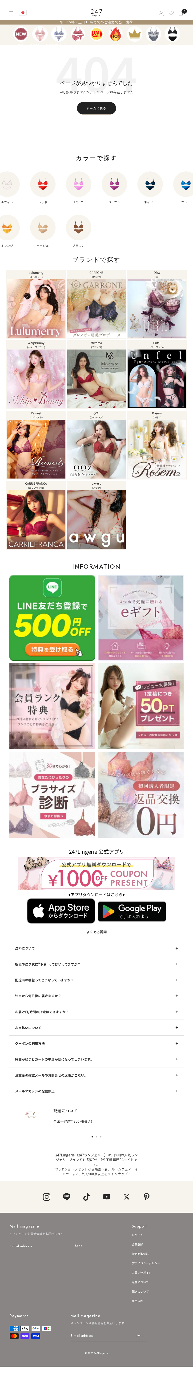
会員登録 (137, 1244)
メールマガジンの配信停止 (35, 1091)
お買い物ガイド (142, 1272)
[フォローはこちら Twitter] (126, 1196)
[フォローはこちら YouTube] (106, 1196)
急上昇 (116, 34)
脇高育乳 (153, 34)
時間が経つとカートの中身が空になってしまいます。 (54, 1059)
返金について (140, 1282)
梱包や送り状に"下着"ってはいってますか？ (48, 964)
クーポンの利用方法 (30, 1043)
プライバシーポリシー (146, 1263)
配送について (140, 1291)
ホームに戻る (96, 108)
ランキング (135, 34)
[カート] (181, 13)
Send (79, 1245)
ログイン (137, 1235)
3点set (78, 34)
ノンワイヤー (172, 34)
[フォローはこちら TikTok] (86, 1196)
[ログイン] (161, 13)
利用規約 (137, 1301)
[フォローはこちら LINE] (66, 1196)
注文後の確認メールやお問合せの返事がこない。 (51, 1075)
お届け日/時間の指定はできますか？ (42, 1011)
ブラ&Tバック (59, 34)
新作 (21, 34)
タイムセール (97, 34)
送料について (25, 948)
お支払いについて (28, 1027)
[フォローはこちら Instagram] (46, 1196)
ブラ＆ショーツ (40, 34)
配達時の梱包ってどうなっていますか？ (44, 980)
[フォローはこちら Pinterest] (146, 1196)
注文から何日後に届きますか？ (38, 995)
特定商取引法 (140, 1254)
